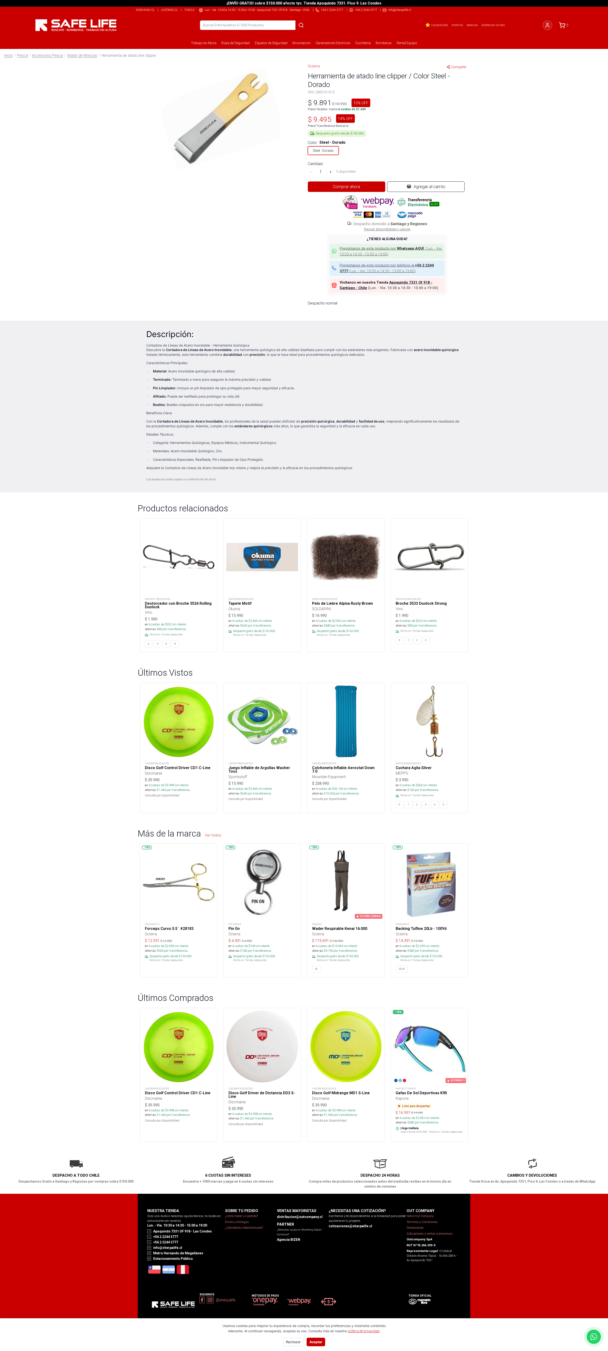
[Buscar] (301, 25)
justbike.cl (169, 10)
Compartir (458, 67)
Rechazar (293, 1342)
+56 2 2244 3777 (366, 10)
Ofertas (457, 25)
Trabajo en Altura (203, 43)
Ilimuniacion (301, 43)
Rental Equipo (407, 43)
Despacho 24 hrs (493, 25)
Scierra (314, 66)
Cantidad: (315, 163)
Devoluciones (415, 1228)
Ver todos (213, 835)
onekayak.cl (145, 10)
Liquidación (439, 25)
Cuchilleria (363, 43)
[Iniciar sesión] (547, 25)
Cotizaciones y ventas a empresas (430, 1234)
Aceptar (315, 1342)
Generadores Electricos (333, 43)
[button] (221, 119)
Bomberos (384, 43)
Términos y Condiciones (422, 1222)
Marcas (472, 25)
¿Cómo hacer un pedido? (241, 1216)
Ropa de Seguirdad (235, 43)
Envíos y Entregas (237, 1222)
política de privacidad (363, 1331)
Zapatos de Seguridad (271, 43)
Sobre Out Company (420, 1216)
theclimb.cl (193, 10)
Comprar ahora (346, 186)
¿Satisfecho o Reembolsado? (244, 1228)
